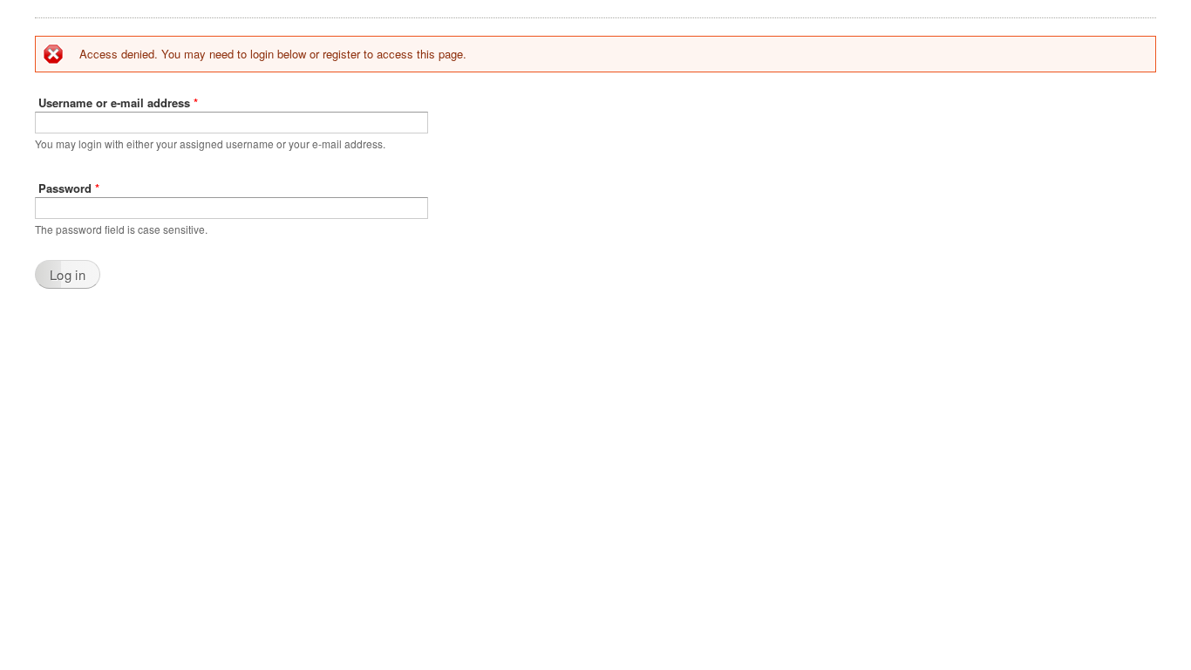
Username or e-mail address (118, 102)
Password (68, 188)
